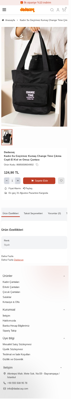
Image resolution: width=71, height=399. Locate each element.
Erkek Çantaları (11, 283)
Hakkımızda (9, 317)
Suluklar (7, 293)
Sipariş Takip (9, 327)
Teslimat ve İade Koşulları (16, 350)
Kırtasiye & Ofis (11, 298)
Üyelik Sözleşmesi (13, 345)
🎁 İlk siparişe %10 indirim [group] (34, 2)
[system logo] (27, 10)
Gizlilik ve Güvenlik (13, 355)
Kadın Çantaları (11, 278)
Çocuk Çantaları (11, 288)
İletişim (6, 311)
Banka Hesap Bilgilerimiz (16, 321)
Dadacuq (9, 148)
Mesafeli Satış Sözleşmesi (17, 340)
